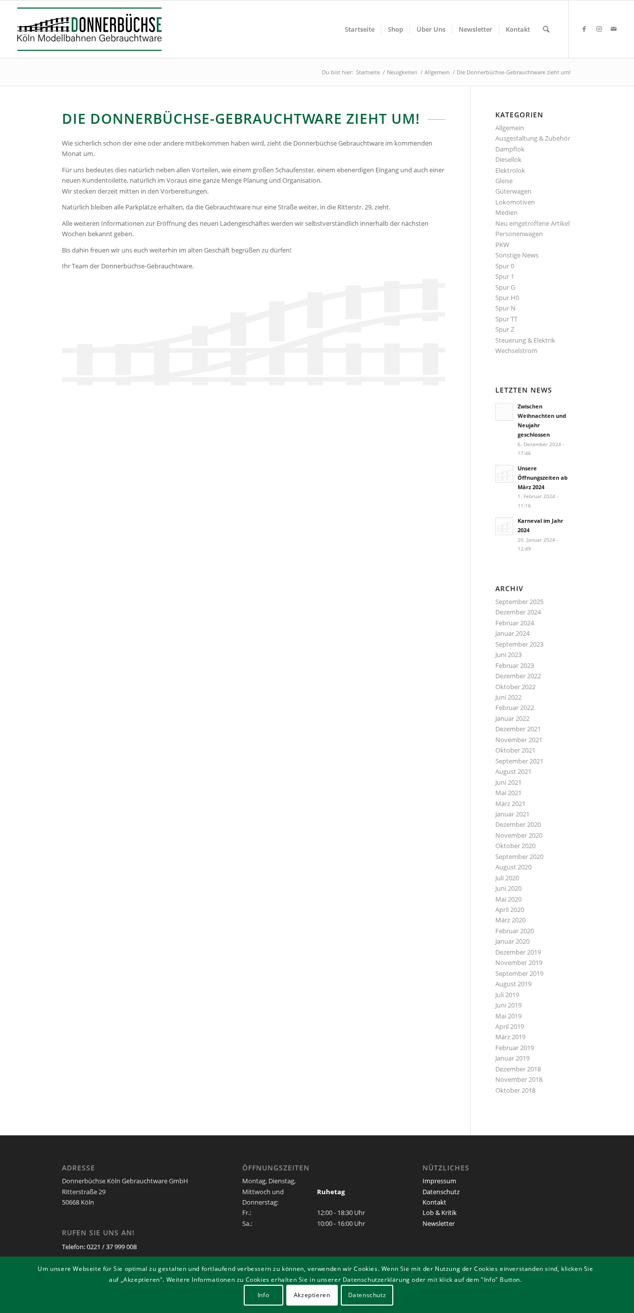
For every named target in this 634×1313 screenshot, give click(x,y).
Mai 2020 (508, 899)
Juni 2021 (508, 782)
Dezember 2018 (518, 1068)
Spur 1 (504, 276)
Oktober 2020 (515, 845)
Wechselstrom (516, 350)
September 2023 (519, 644)
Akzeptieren (312, 1295)
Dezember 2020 (518, 824)
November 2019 (518, 962)
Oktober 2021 (515, 750)
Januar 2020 (512, 941)
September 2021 (519, 761)
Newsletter (439, 1223)
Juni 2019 (508, 1005)
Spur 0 (504, 265)
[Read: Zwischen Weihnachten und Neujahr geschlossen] (504, 412)
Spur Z (504, 329)
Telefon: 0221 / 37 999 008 (99, 1246)
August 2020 (513, 866)
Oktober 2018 (515, 1090)
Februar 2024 (514, 622)
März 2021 (510, 803)
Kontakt (434, 1202)
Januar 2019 (512, 1058)
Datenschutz (441, 1191)
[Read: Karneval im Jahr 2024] (504, 526)
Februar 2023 (514, 665)
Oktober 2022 (515, 686)
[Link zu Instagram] (598, 28)
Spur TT (506, 318)
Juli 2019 (507, 994)
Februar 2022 (514, 707)
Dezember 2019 (518, 952)
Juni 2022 (508, 697)
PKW (502, 244)
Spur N (505, 307)
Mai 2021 (508, 792)
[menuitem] (359, 29)
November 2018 (518, 1079)
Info (263, 1295)
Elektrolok (510, 170)
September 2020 (519, 856)
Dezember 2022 (518, 675)
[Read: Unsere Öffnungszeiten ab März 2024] (504, 474)
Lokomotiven (515, 202)
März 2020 (510, 919)
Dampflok (510, 149)
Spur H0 (507, 297)
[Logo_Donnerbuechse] (99, 29)
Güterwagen (513, 191)
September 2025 (519, 601)
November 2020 (518, 835)
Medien (506, 212)
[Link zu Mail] (613, 28)
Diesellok (508, 159)
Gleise (504, 180)
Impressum (439, 1180)
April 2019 (509, 1026)
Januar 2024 (512, 633)
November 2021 (518, 739)
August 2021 (513, 771)
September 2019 (519, 973)
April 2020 (509, 909)
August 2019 (513, 983)
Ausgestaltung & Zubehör (532, 138)
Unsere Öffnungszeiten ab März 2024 (543, 477)
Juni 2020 (508, 888)
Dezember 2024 (518, 611)
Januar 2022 (512, 718)
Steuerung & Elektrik (525, 340)
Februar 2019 (514, 1047)
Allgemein (509, 127)
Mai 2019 (508, 1015)
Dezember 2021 (518, 728)
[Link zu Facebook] (584, 28)
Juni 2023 (508, 654)
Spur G (505, 287)
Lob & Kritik (440, 1212)
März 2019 (510, 1036)
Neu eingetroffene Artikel (532, 223)
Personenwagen (519, 233)
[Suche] (546, 29)
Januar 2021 (512, 813)
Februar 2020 (514, 930)
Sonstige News (516, 255)
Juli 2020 (507, 877)
